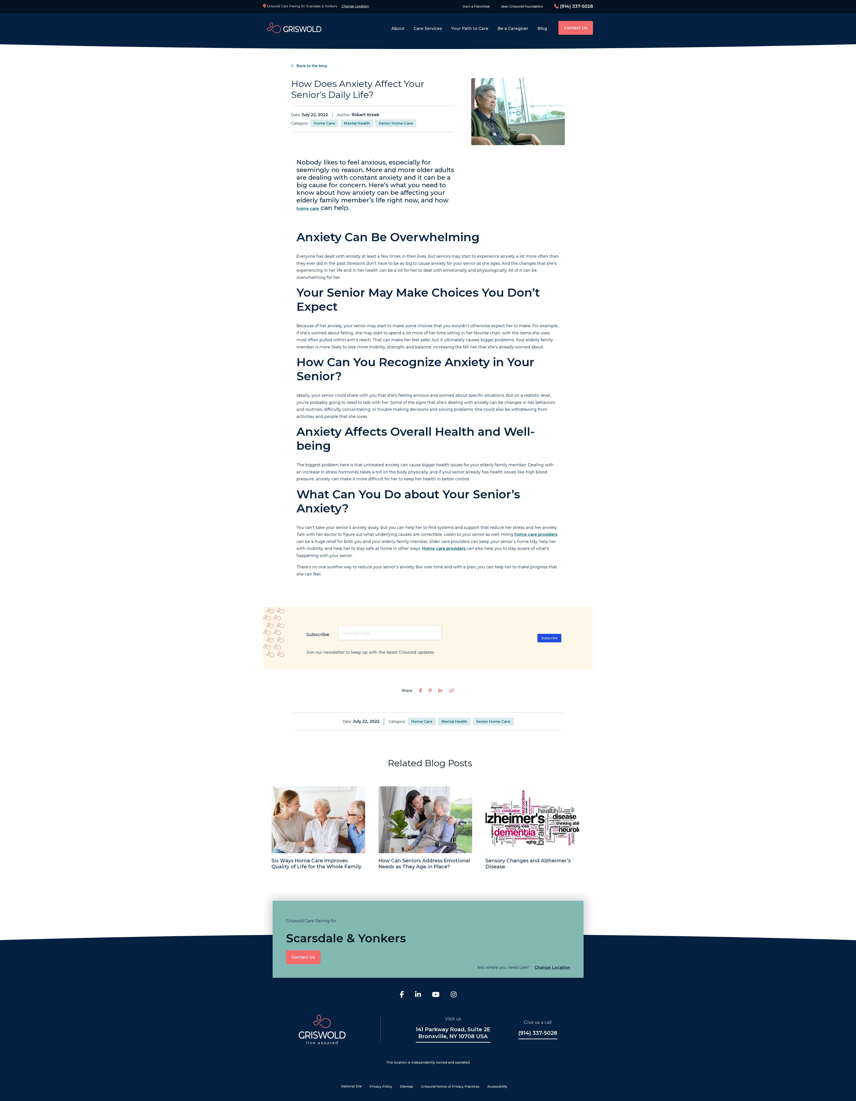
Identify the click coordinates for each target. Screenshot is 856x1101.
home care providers (536, 534)
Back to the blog (311, 66)
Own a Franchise (476, 6)
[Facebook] (402, 995)
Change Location (355, 6)
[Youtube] (436, 995)
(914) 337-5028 (576, 6)
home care (307, 208)
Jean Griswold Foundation (522, 6)
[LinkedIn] (418, 995)
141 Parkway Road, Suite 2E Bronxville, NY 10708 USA (453, 1032)
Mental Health (357, 123)
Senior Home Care (396, 123)
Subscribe (549, 638)
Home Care (324, 123)
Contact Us (575, 27)
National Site (351, 1086)
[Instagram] (454, 995)
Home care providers (444, 548)
